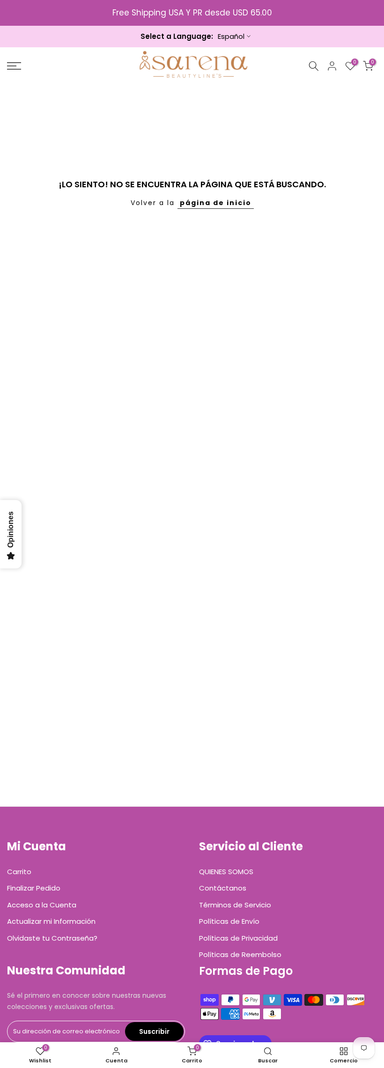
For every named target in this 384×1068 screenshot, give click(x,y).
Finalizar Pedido (33, 888)
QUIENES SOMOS (226, 871)
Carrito (19, 871)
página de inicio (215, 202)
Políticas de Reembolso (240, 954)
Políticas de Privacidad (238, 938)
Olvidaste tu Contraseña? (52, 938)
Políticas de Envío (229, 921)
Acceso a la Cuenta (41, 905)
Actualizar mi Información (51, 921)
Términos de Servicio (235, 905)
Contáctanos (222, 888)
